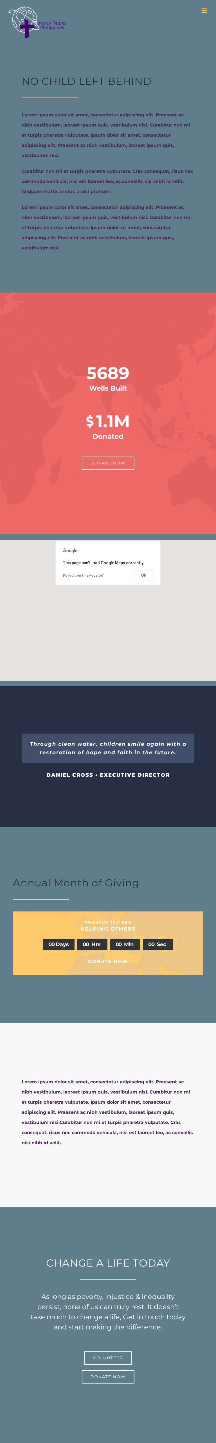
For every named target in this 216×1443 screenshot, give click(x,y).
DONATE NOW (108, 961)
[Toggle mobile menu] (205, 11)
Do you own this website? (83, 575)
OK (143, 575)
